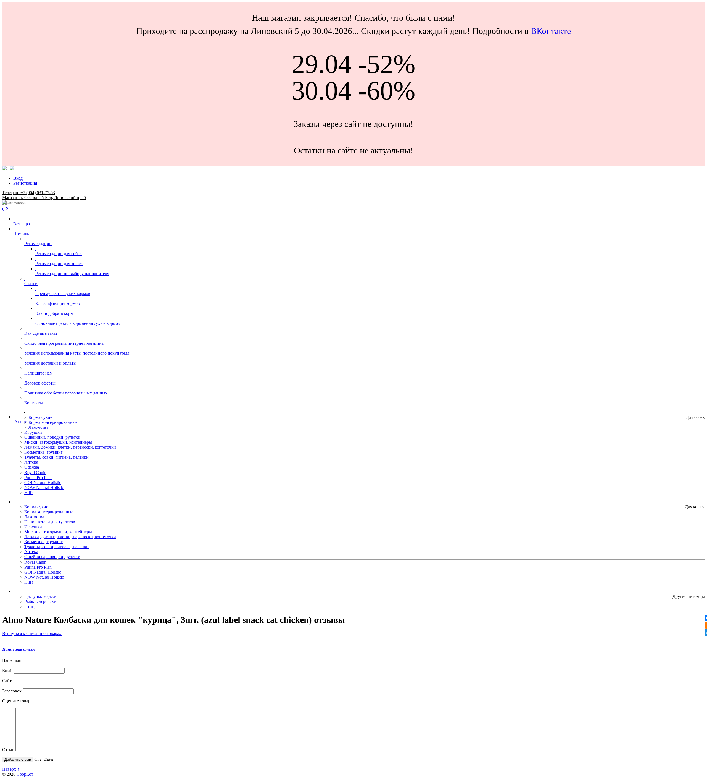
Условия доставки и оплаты (50, 363)
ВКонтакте (551, 31)
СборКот (25, 774)
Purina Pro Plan (38, 477)
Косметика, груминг (43, 452)
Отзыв (8, 749)
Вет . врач (22, 223)
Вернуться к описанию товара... (32, 633)
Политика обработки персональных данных (65, 393)
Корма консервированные (52, 422)
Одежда (31, 467)
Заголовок (12, 691)
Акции (20, 421)
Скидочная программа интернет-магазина (64, 343)
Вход (18, 178)
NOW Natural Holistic (44, 487)
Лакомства (38, 427)
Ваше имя (11, 660)
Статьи (31, 283)
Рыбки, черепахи (40, 601)
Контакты (33, 403)
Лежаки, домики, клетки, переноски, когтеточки (70, 447)
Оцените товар (16, 701)
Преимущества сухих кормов (62, 293)
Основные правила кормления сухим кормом (78, 323)
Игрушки (33, 432)
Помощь (21, 233)
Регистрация (25, 183)
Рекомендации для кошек (59, 263)
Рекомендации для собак (58, 253)
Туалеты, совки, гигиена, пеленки (56, 457)
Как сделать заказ (40, 333)
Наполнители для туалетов (49, 521)
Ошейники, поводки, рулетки (52, 437)
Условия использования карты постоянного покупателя (76, 353)
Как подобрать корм (54, 313)
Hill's (28, 492)
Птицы (31, 606)
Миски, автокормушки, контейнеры (58, 442)
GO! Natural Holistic (42, 482)
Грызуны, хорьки (40, 596)
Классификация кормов (57, 303)
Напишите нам (38, 373)
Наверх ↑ (10, 769)
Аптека (31, 462)
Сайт (7, 680)
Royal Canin (35, 472)
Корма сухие (40, 417)
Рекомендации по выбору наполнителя (72, 273)
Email (7, 670)
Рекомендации (38, 243)
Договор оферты (40, 383)
